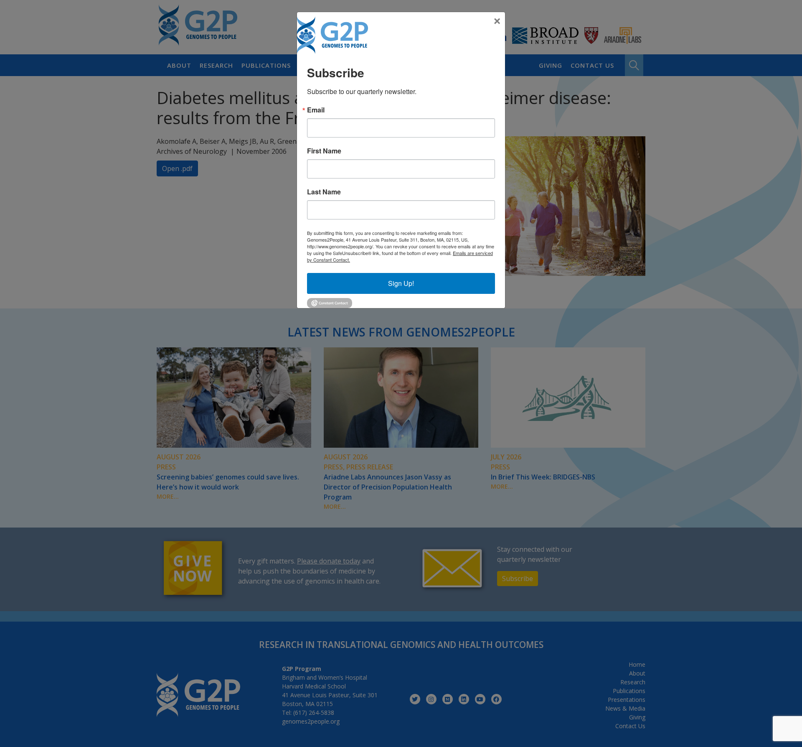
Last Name (324, 192)
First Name (324, 151)
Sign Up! (401, 283)
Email (316, 110)
